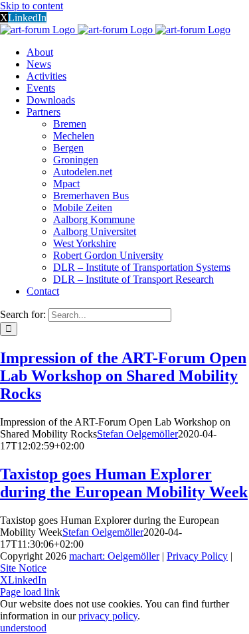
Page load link (30, 591)
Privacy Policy (197, 556)
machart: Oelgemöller (114, 556)
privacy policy (107, 615)
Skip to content (31, 5)
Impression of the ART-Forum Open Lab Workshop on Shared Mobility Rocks (123, 375)
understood (23, 627)
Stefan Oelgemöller (137, 433)
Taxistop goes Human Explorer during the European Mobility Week (124, 483)
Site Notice (23, 568)
